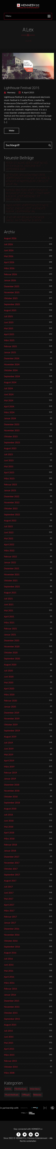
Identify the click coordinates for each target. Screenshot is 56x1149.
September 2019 (12, 731)
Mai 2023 (8, 466)
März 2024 (9, 412)
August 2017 (10, 881)
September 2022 (12, 514)
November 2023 (11, 430)
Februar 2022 (10, 557)
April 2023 (9, 472)
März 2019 (9, 767)
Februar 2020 (10, 701)
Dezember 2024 (11, 358)
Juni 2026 (8, 250)
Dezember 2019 (11, 713)
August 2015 (10, 1025)
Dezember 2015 (11, 1001)
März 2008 (9, 1073)
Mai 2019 (8, 755)
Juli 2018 (8, 815)
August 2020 (10, 665)
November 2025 (11, 292)
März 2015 (9, 1055)
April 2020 (9, 689)
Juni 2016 (8, 965)
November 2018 (11, 791)
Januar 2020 (10, 707)
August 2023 (10, 448)
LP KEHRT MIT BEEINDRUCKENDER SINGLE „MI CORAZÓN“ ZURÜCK (25, 219)
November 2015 (11, 1007)
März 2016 (9, 983)
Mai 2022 (8, 538)
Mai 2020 (8, 683)
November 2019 (11, 719)
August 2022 (10, 521)
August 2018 (10, 809)
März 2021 (9, 623)
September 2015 (12, 1019)
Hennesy (11, 92)
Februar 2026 (10, 274)
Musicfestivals (11, 1095)
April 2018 (9, 833)
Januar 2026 (10, 280)
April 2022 (9, 544)
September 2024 (12, 376)
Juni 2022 (8, 532)
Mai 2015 (8, 1043)
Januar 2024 (10, 418)
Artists (8, 1089)
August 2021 (10, 593)
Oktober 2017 (11, 869)
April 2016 (9, 977)
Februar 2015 (10, 1061)
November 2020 (11, 646)
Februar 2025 (10, 346)
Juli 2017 (8, 887)
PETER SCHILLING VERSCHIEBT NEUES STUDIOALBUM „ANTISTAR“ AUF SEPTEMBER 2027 (27, 166)
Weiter (11, 131)
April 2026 (9, 262)
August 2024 (10, 382)
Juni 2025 (8, 322)
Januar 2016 (10, 995)
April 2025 (9, 334)
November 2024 (11, 364)
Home (28, 41)
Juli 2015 (8, 1031)
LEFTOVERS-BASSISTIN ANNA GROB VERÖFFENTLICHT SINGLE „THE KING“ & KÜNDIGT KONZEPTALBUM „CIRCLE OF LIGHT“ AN (27, 180)
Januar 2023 (10, 490)
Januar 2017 (10, 923)
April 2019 (9, 761)
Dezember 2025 (11, 286)
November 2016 (11, 935)
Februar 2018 (10, 845)
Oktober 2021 (11, 580)
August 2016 (10, 953)
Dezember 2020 (11, 640)
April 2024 (9, 406)
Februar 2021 (10, 629)
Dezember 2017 (11, 857)
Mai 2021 (8, 610)
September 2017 (12, 875)
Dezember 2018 (11, 785)
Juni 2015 (8, 1037)
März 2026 (9, 268)
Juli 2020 (8, 671)
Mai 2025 (8, 328)
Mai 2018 (8, 827)
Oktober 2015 (11, 1013)
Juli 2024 (8, 388)
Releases (37, 1095)
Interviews (35, 1089)
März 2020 (9, 695)
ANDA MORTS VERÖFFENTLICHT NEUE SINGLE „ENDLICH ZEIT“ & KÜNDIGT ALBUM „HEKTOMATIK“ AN (27, 208)
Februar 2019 (10, 773)
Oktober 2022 (11, 508)
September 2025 (12, 304)
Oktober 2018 (11, 797)
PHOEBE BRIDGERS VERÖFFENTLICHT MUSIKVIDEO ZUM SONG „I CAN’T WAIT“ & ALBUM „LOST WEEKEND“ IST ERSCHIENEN (28, 195)
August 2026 (10, 238)
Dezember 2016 (11, 929)
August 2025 (10, 310)
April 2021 (9, 617)
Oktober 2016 (11, 941)
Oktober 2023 (11, 436)
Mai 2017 (8, 899)
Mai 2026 (8, 256)
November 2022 (11, 502)
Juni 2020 (8, 677)
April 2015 (9, 1049)
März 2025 (9, 340)
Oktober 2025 (11, 298)
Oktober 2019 (11, 725)
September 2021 (12, 587)
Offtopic (26, 1095)
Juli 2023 (8, 454)
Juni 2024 (8, 394)
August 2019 (10, 737)
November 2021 (11, 574)
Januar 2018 (10, 851)
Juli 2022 (8, 526)
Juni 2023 (8, 460)
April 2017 (9, 905)
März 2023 (9, 478)
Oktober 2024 (11, 370)
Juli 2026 (8, 244)
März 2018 (9, 839)
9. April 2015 (27, 92)
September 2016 (12, 947)
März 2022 (9, 551)
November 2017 (11, 863)
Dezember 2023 (11, 424)
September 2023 (12, 442)
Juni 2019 (8, 749)
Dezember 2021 (11, 568)
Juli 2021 (8, 599)
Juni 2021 (8, 604)
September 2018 (12, 803)
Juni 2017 (8, 893)
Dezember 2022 (11, 496)
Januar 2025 (10, 352)
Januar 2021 (10, 635)
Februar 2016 (10, 989)
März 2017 (9, 911)
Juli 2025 (8, 316)
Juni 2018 (8, 821)
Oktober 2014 (11, 1067)
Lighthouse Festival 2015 (21, 88)
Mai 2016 (8, 971)
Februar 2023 (10, 485)
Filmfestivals (21, 1089)
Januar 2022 (10, 562)
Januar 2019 (10, 779)
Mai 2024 (8, 400)
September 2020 (12, 659)
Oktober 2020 (11, 653)
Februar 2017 (10, 917)
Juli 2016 (8, 959)
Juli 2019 (8, 743)
